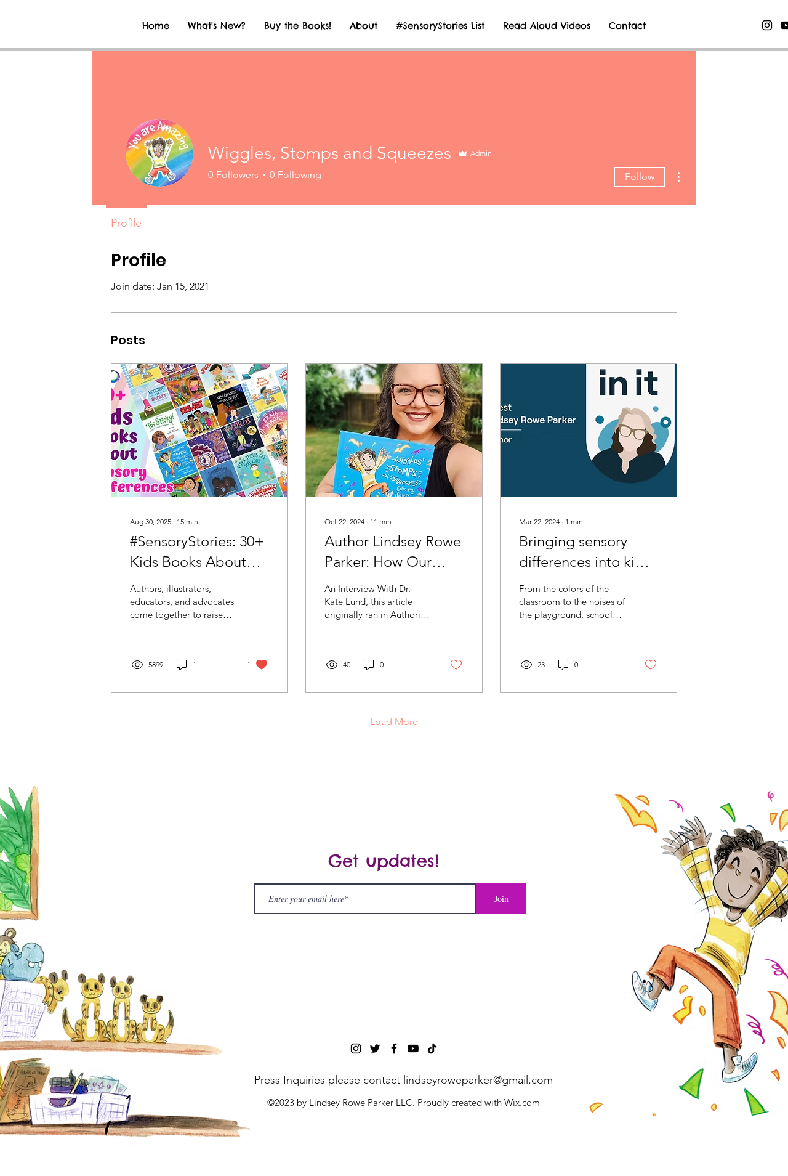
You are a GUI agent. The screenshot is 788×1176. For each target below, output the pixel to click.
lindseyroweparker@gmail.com (478, 1080)
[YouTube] (413, 1048)
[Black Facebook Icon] (394, 1048)
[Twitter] (375, 1048)
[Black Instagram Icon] (767, 25)
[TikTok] (432, 1048)
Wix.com (522, 1102)
